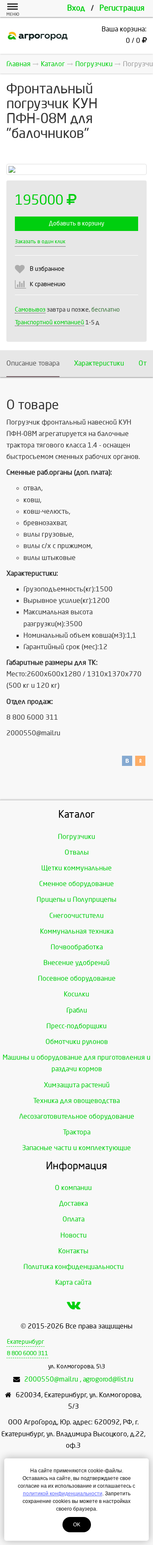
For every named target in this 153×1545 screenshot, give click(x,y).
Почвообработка (77, 947)
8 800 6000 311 (27, 1353)
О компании (73, 1187)
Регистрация (121, 8)
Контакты (73, 1251)
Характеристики (99, 363)
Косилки (76, 994)
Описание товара (33, 363)
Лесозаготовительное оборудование (76, 1116)
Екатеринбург (25, 1342)
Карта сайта (73, 1282)
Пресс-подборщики (76, 1026)
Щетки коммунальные (76, 868)
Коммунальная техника (76, 931)
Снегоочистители (76, 915)
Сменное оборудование (76, 883)
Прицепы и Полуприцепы (76, 899)
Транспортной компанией (49, 322)
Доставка (73, 1203)
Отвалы (77, 852)
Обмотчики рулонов (76, 1041)
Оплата (73, 1219)
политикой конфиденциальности (62, 1494)
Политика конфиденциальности (73, 1266)
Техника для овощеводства (76, 1100)
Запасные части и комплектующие (76, 1147)
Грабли (76, 1010)
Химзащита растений (77, 1085)
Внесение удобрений (76, 962)
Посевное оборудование (77, 978)
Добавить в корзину (76, 223)
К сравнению (47, 284)
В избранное (47, 269)
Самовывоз (30, 310)
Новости (73, 1235)
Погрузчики (76, 836)
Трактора (77, 1132)
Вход (76, 8)
